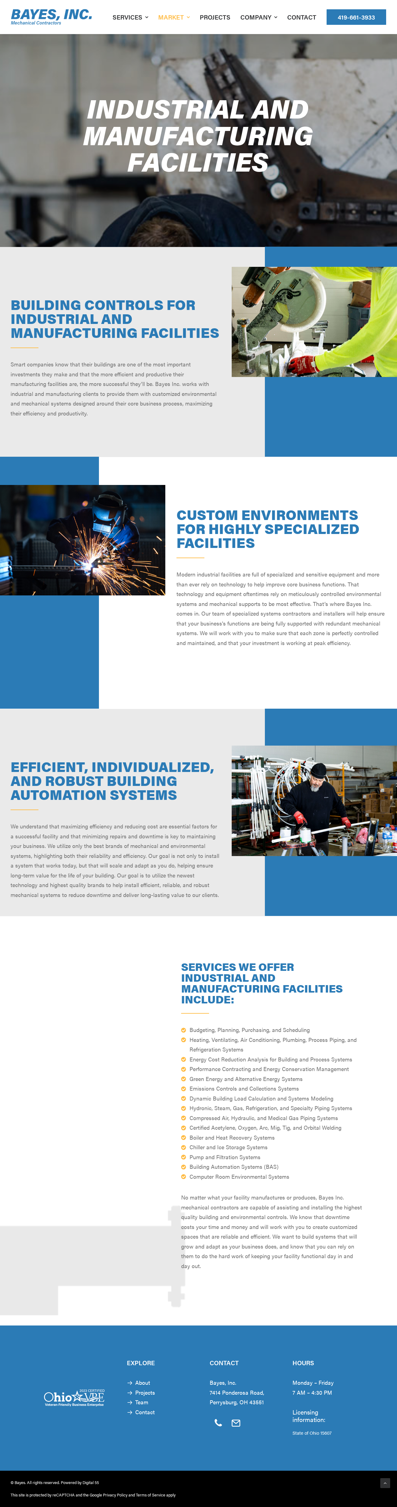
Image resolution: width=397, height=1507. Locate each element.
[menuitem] (133, 17)
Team (141, 1402)
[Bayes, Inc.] (51, 16)
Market (171, 16)
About (142, 1382)
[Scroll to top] (385, 1482)
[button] (218, 1425)
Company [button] (255, 16)
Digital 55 (91, 1482)
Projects (215, 16)
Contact (301, 16)
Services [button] (127, 16)
